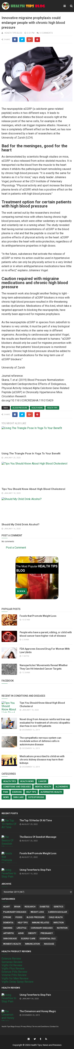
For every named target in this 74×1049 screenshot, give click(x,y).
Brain (17, 906)
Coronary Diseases (42, 928)
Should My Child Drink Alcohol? (20, 524)
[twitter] (35, 1039)
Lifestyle (22, 928)
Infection (59, 922)
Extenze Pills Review (14, 971)
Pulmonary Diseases (14, 912)
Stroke (7, 917)
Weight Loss (37, 912)
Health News (37, 408)
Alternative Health (51, 792)
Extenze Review (11, 958)
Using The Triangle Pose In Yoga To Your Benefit (31, 453)
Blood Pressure (20, 408)
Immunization (32, 944)
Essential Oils (48, 938)
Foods (18, 917)
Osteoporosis (36, 797)
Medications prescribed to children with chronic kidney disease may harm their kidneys (42, 759)
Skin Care (18, 797)
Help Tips (31, 792)
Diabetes (44, 906)
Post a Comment (16, 547)
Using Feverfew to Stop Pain (35, 869)
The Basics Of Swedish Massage (38, 837)
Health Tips (52, 408)
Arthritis (8, 933)
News (6, 797)
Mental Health (43, 786)
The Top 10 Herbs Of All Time (36, 820)
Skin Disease (10, 938)
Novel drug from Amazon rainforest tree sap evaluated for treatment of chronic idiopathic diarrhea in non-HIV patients (45, 722)
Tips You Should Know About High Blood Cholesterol (33, 489)
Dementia (8, 922)
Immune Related (40, 922)
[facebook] (28, 1039)
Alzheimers (61, 786)
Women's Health (12, 944)
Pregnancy (47, 933)
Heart (6, 906)
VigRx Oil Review (12, 965)
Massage (49, 944)
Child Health (56, 917)
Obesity (32, 933)
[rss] (45, 1039)
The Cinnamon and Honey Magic (38, 1011)
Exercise (17, 792)
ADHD (21, 933)
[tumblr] (40, 1039)
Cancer (42, 781)
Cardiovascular (57, 912)
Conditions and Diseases (17, 786)
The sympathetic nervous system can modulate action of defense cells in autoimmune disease (40, 741)
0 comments (46, 33)
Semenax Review (12, 962)
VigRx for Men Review (15, 978)
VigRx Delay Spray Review (17, 981)
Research (30, 906)
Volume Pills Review (14, 975)
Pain (5, 792)
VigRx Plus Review (13, 968)
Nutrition (62, 928)
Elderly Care (28, 938)
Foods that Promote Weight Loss (38, 616)
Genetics (58, 906)
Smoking (7, 928)
